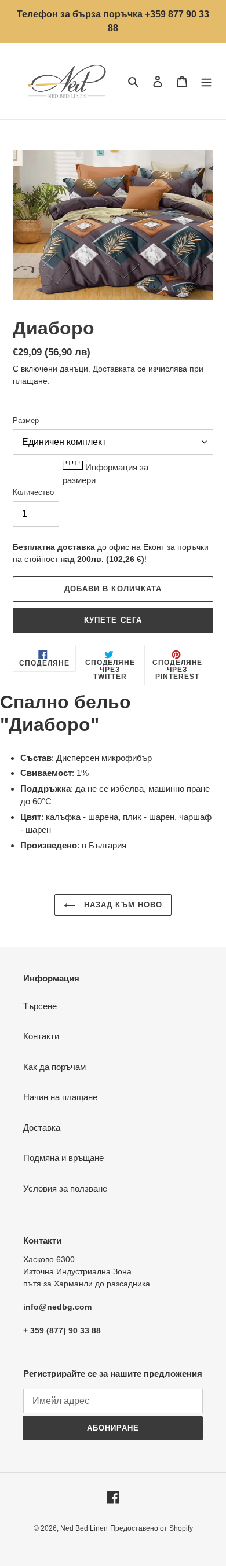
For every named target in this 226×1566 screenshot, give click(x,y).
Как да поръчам (54, 1067)
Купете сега (112, 620)
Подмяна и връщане (63, 1158)
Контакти (41, 1036)
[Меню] (206, 81)
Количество (33, 492)
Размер (26, 420)
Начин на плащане (60, 1097)
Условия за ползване (65, 1188)
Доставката (114, 368)
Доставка (41, 1128)
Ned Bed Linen (84, 1528)
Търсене (40, 1006)
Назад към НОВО (121, 904)
